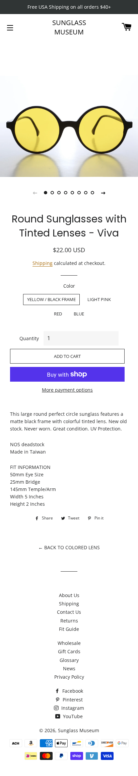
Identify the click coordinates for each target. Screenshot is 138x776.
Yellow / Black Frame (51, 299)
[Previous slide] (34, 192)
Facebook (72, 691)
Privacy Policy (69, 677)
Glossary (69, 660)
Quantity (29, 338)
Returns (69, 620)
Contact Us (69, 612)
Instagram (72, 708)
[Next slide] (103, 192)
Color (69, 286)
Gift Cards (69, 651)
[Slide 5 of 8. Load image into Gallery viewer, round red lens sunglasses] (72, 192)
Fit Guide (69, 629)
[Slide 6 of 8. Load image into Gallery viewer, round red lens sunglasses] (79, 192)
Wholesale (69, 643)
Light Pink (99, 299)
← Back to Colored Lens (69, 547)
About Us (69, 595)
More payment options (67, 390)
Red (58, 314)
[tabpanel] (69, 108)
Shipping (42, 263)
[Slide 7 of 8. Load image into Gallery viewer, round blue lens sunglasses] (85, 192)
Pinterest (72, 699)
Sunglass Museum (69, 27)
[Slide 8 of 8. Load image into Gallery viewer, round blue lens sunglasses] (92, 192)
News (69, 668)
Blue (79, 314)
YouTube (72, 716)
